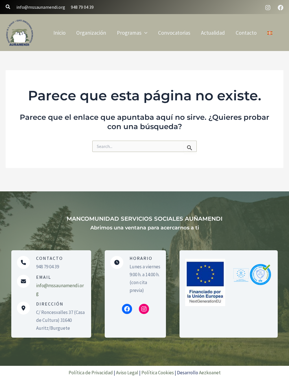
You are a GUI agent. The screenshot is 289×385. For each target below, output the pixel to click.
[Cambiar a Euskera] (270, 32)
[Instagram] (268, 7)
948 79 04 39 (82, 7)
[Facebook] (280, 7)
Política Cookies (157, 372)
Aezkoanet (210, 372)
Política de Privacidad (91, 372)
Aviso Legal (127, 372)
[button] (8, 7)
